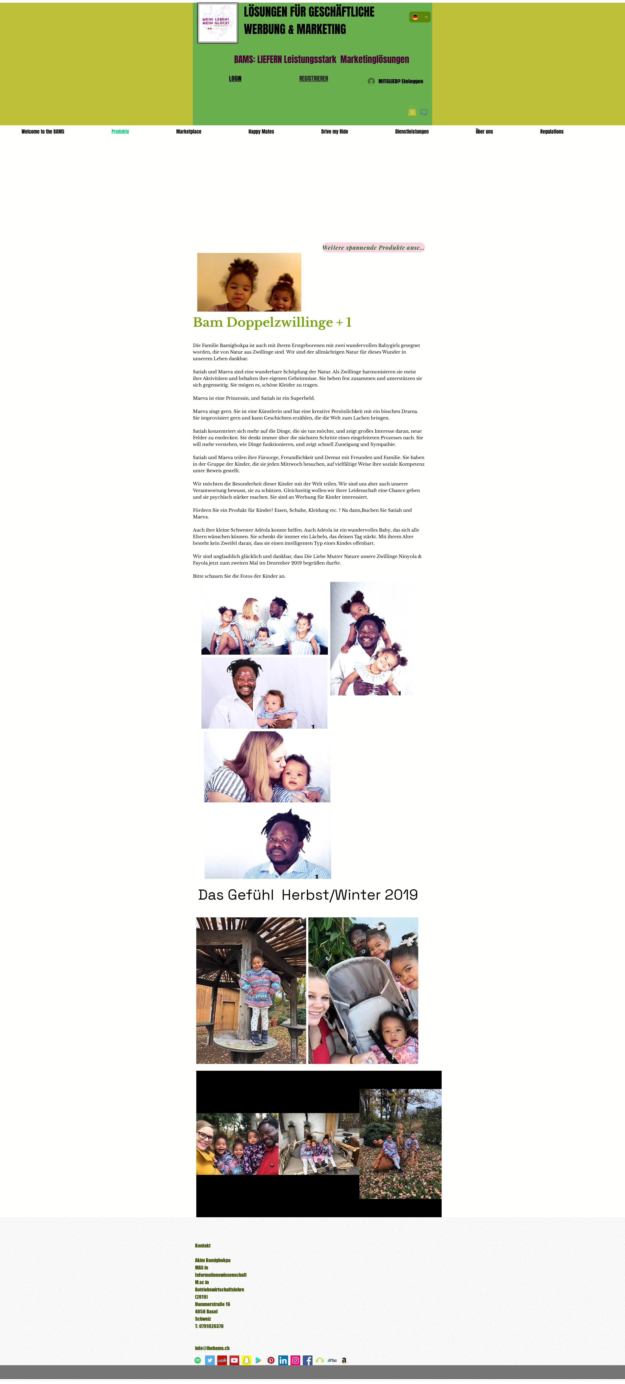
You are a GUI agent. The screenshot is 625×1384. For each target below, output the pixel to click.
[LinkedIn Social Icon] (283, 1360)
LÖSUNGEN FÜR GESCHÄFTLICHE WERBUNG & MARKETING (309, 20)
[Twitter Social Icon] (210, 1360)
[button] (313, 78)
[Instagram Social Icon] (295, 1360)
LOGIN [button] (235, 78)
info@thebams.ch (212, 1348)
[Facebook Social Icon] (307, 1360)
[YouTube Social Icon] (234, 1360)
